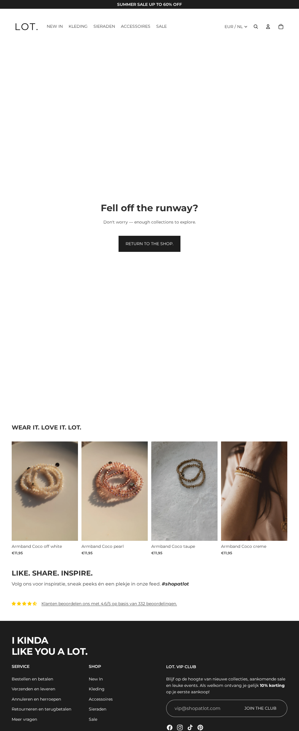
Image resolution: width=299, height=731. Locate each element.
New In (96, 679)
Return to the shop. (149, 243)
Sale (93, 719)
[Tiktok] (190, 727)
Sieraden (97, 709)
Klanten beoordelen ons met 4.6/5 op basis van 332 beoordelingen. (109, 603)
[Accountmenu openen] (268, 26)
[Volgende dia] (282, 491)
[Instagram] (179, 727)
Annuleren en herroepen (36, 699)
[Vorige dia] (225, 491)
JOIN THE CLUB (260, 708)
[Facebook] (169, 727)
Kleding (97, 689)
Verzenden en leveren (33, 689)
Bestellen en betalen (32, 679)
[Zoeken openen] (255, 26)
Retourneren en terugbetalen (41, 709)
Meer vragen (24, 719)
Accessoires (101, 699)
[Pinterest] (200, 727)
